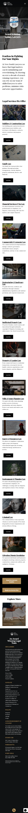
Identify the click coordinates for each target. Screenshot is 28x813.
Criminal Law (7, 517)
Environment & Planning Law (13, 479)
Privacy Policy (8, 673)
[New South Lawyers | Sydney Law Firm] (7, 3)
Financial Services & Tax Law (13, 204)
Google (7, 718)
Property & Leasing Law (11, 360)
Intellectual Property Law (12, 322)
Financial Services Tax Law (11, 691)
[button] (25, 3)
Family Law (6, 163)
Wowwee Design (7, 762)
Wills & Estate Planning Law (13, 398)
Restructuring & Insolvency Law (12, 283)
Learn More (8, 140)
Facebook (7, 714)
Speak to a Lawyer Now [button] (11, 590)
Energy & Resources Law (11, 439)
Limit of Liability (9, 675)
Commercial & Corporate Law (14, 242)
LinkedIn (7, 716)
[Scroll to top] (25, 810)
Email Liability (8, 677)
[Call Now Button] (14, 810)
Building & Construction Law (13, 123)
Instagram (7, 712)
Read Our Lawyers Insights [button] (11, 581)
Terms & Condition (9, 679)
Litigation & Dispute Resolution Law (13, 685)
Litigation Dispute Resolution (13, 555)
